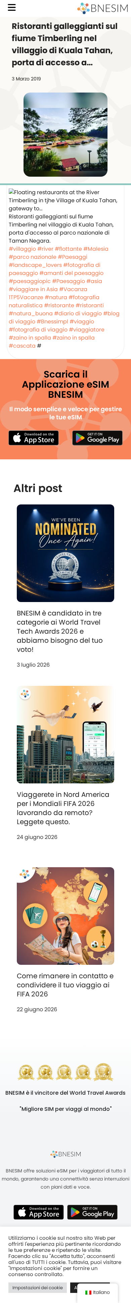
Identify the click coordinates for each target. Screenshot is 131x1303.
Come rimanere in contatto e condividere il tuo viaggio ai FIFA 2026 (65, 985)
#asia (94, 281)
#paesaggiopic (30, 281)
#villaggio (22, 249)
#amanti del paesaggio (71, 273)
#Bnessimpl (52, 321)
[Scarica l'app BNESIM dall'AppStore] (38, 1212)
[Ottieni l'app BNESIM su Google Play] (92, 1212)
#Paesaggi (72, 257)
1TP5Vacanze (26, 297)
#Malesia (95, 249)
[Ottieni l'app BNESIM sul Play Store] (97, 438)
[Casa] (102, 8)
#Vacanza (73, 289)
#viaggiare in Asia (33, 289)
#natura (56, 297)
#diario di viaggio (78, 313)
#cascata (22, 346)
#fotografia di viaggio (38, 329)
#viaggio (82, 321)
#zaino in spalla (30, 338)
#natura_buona (31, 313)
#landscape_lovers (35, 265)
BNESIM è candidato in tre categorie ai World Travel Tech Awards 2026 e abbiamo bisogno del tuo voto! (60, 631)
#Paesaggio (68, 281)
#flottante (68, 249)
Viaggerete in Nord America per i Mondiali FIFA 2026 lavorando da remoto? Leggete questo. (63, 808)
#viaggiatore (86, 329)
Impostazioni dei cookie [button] (37, 1287)
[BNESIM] (65, 1154)
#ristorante (59, 305)
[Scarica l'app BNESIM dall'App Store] (33, 438)
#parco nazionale (32, 257)
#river (45, 249)
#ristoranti (90, 305)
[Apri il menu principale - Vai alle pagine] (11, 7)
